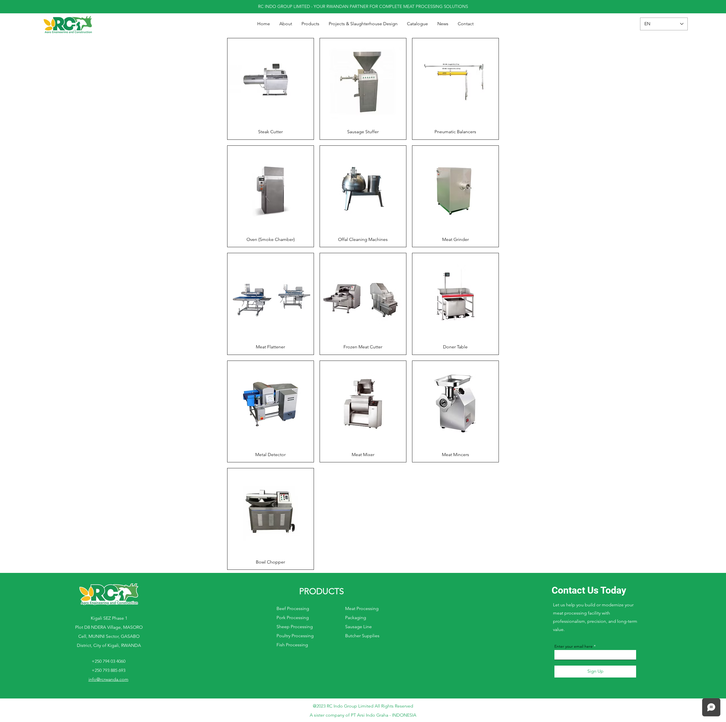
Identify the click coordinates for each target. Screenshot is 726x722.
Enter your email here (573, 646)
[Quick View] (270, 81)
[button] (310, 23)
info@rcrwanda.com (108, 679)
